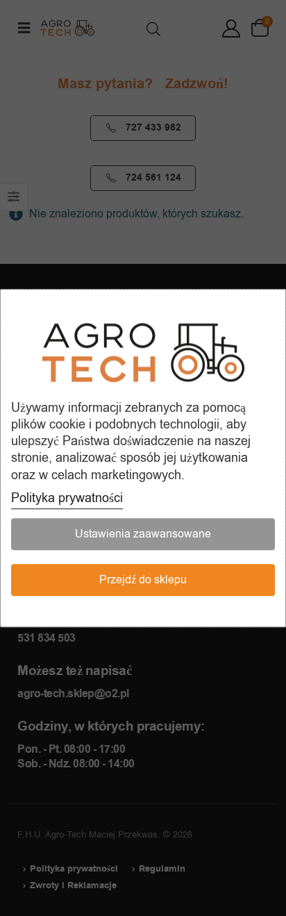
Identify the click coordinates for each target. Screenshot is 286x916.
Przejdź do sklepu (143, 580)
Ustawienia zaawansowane (143, 534)
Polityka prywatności (67, 498)
